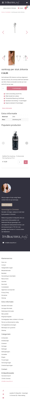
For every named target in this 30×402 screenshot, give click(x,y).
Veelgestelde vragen (7, 268)
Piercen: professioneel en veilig (10, 322)
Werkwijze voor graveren (8, 327)
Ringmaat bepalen (6, 316)
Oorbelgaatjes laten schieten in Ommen (12, 319)
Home (3, 12)
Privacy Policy (5, 292)
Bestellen (3, 273)
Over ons (3, 262)
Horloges (4, 346)
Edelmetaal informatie (7, 311)
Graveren (4, 343)
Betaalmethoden (6, 270)
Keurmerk (4, 284)
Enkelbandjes (5, 340)
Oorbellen (7, 12)
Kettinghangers (5, 351)
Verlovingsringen (6, 362)
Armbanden (4, 338)
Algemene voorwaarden (8, 290)
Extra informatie (7, 108)
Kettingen (4, 349)
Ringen (3, 357)
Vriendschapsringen (7, 365)
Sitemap (3, 298)
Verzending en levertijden (8, 276)
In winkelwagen (17, 88)
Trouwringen (5, 360)
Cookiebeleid (5, 287)
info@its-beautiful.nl (7, 381)
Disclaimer (4, 295)
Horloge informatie (6, 308)
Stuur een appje (7, 204)
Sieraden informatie (6, 305)
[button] (27, 32)
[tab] (7, 108)
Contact (3, 265)
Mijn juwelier (5, 314)
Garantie (3, 281)
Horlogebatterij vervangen (8, 325)
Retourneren (5, 279)
